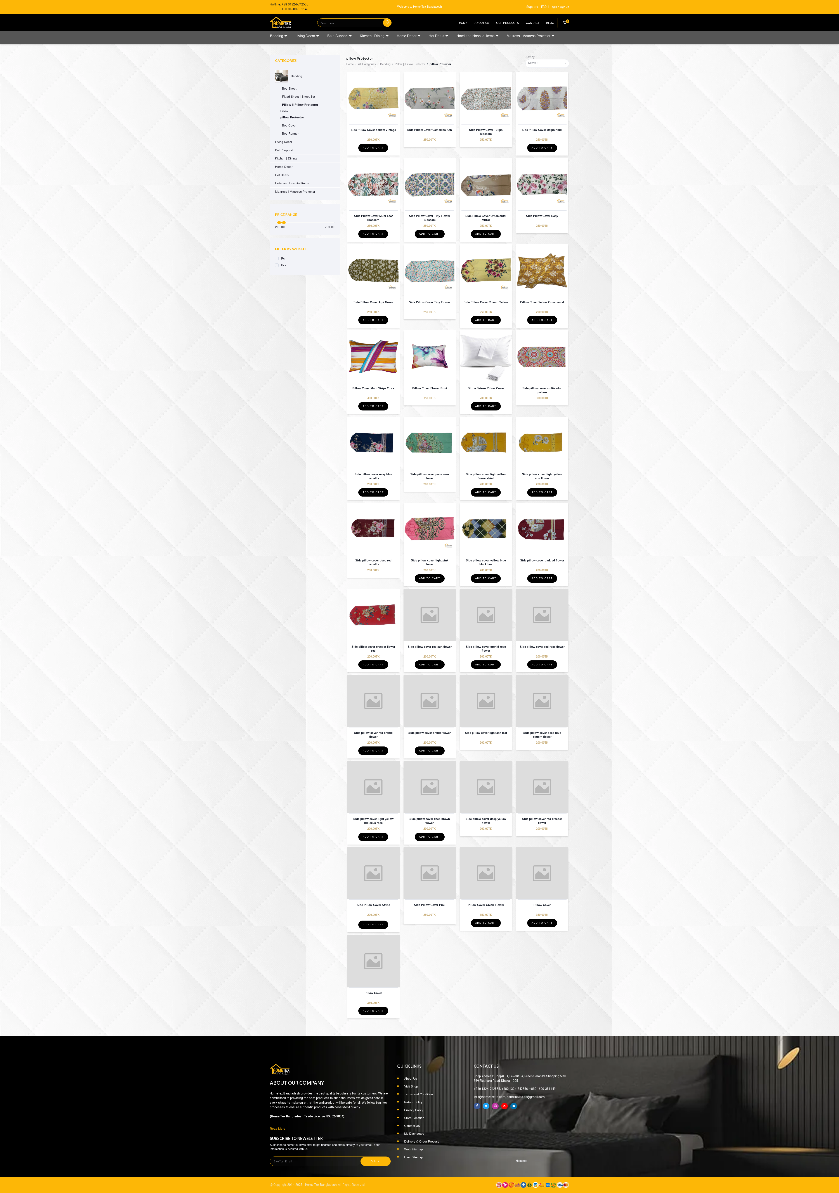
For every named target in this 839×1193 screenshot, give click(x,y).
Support (532, 7)
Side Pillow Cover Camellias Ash (429, 130)
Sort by (530, 57)
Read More (277, 1128)
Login (553, 7)
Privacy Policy (413, 1110)
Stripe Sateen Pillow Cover (486, 388)
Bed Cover (289, 125)
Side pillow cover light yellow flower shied (486, 476)
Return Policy (413, 1102)
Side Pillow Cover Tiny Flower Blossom (429, 218)
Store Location (414, 1118)
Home (463, 22)
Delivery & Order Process (421, 1141)
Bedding (277, 36)
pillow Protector (292, 117)
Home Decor (407, 36)
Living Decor (305, 36)
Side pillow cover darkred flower (542, 560)
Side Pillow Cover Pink (429, 905)
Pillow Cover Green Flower (486, 905)
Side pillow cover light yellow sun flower (542, 476)
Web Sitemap (413, 1149)
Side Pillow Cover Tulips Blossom (486, 131)
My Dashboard (414, 1133)
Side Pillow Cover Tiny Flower (429, 302)
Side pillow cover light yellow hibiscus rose (373, 820)
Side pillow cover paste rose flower (429, 476)
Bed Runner (290, 133)
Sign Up (564, 7)
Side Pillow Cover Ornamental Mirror (485, 218)
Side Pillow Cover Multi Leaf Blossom (373, 218)
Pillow (284, 111)
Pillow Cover (542, 905)
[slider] (279, 222)
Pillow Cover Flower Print (429, 388)
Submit (375, 1161)
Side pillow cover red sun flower (430, 646)
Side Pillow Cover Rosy (542, 216)
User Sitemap (413, 1157)
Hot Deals (437, 36)
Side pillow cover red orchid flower (373, 734)
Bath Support (337, 36)
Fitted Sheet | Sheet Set (298, 96)
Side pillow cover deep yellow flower (486, 820)
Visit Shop (411, 1086)
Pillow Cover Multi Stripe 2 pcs (373, 388)
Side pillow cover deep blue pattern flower (542, 734)
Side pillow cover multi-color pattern (542, 390)
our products (507, 22)
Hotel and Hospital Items (475, 36)
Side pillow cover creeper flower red (373, 648)
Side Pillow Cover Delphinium (542, 130)
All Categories (367, 64)
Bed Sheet (289, 88)
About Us (482, 22)
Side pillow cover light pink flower (429, 562)
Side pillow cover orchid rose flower (486, 648)
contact (532, 22)
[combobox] (547, 63)
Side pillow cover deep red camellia (373, 562)
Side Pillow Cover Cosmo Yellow (486, 302)
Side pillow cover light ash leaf (486, 732)
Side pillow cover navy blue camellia (373, 476)
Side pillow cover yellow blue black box (486, 562)
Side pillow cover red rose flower (542, 646)
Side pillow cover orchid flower (429, 732)
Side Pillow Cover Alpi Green (373, 302)
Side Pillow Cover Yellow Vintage (373, 130)
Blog (550, 22)
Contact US (412, 1125)
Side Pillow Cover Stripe (373, 905)
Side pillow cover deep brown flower (429, 820)
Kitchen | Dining (372, 36)
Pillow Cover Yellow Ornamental (542, 302)
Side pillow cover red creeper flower (542, 820)
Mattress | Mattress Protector (529, 36)
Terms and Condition (418, 1094)
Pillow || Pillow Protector (300, 104)
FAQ (544, 7)
